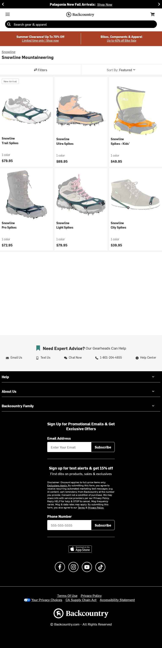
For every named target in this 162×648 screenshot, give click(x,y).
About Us (9, 391)
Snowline (8, 51)
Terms (81, 507)
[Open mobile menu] (7, 14)
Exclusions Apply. (57, 485)
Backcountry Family (18, 405)
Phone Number (59, 516)
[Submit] (9, 24)
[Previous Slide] (3, 4)
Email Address (59, 438)
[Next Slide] (159, 4)
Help (5, 376)
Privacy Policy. (96, 507)
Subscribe (103, 447)
